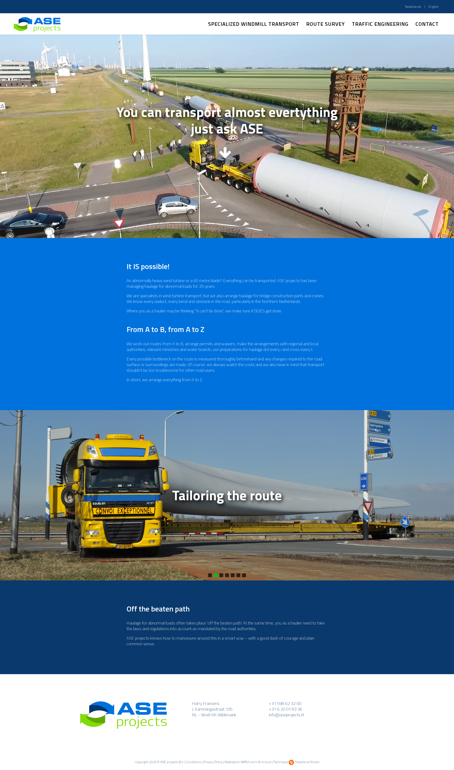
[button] (210, 575)
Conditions (193, 761)
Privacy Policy (213, 761)
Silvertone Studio (307, 761)
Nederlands (413, 6)
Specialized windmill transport (253, 24)
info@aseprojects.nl (286, 715)
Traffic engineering (380, 24)
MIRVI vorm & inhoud (256, 761)
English (433, 6)
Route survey (325, 24)
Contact (427, 24)
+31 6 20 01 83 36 (285, 709)
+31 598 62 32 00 (285, 703)
